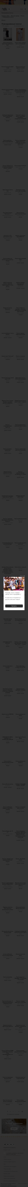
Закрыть (21, 575)
